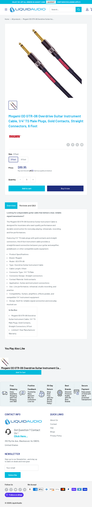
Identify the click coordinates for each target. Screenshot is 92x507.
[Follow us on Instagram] (11, 489)
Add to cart (26, 188)
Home (7, 19)
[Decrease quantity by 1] (20, 179)
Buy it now (65, 188)
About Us (54, 420)
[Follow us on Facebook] (6, 489)
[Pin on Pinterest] (72, 144)
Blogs (52, 432)
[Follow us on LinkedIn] (24, 489)
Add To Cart (21, 372)
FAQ (51, 428)
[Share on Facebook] (68, 144)
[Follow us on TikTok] (20, 489)
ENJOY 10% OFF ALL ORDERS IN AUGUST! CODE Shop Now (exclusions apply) (46, 2)
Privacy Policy (56, 435)
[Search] (79, 9)
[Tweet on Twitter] (77, 144)
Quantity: (12, 179)
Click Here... (21, 436)
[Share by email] (81, 144)
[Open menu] (6, 9)
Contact (53, 424)
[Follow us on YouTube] (15, 489)
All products (16, 19)
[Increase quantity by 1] (33, 179)
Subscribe (12, 475)
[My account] (87, 9)
